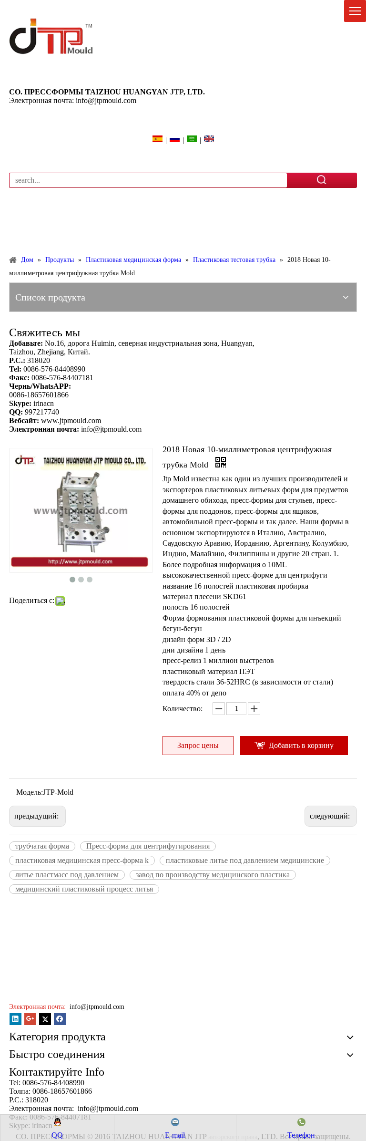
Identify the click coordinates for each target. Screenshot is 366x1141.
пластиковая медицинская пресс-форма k (82, 860)
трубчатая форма (42, 846)
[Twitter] (45, 1019)
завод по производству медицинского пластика (213, 875)
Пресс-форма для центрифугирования (148, 846)
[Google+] (30, 1019)
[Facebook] (60, 1019)
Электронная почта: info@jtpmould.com (72, 100)
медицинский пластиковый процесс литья (84, 889)
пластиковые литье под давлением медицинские (245, 860)
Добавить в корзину (301, 745)
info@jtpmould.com (96, 1006)
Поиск (322, 180)
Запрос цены (198, 745)
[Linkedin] (15, 1019)
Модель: (29, 792)
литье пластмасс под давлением (67, 875)
